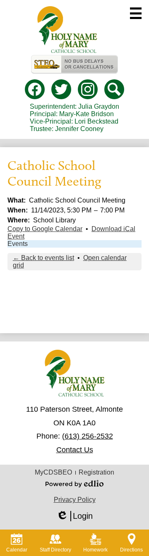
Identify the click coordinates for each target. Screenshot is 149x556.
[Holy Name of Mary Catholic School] (67, 29)
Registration (96, 472)
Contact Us (74, 450)
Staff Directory (55, 550)
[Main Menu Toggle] (136, 13)
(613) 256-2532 (87, 436)
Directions (131, 550)
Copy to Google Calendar (44, 228)
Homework (95, 550)
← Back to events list (43, 257)
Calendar (16, 550)
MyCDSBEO (53, 472)
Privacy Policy (75, 499)
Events (17, 243)
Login (74, 516)
